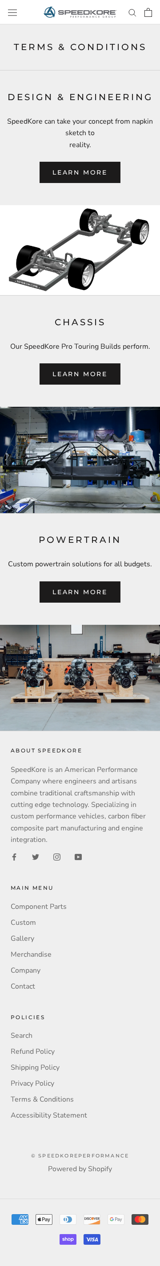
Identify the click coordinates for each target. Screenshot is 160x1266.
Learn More (80, 172)
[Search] (132, 12)
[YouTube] (78, 856)
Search (21, 1035)
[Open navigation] (12, 12)
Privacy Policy (32, 1083)
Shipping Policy (35, 1067)
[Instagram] (56, 856)
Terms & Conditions (42, 1099)
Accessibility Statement (49, 1115)
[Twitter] (35, 856)
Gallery (22, 938)
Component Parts (39, 907)
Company (25, 970)
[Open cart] (148, 12)
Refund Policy (33, 1051)
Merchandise (31, 954)
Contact (23, 986)
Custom (23, 922)
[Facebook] (14, 856)
